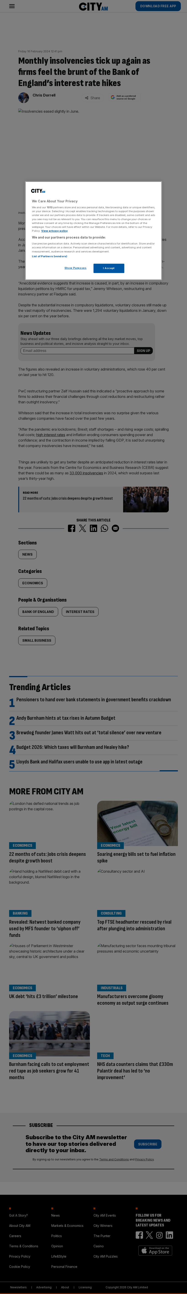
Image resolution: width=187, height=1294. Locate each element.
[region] (93, 230)
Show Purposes (75, 267)
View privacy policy (54, 230)
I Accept (109, 268)
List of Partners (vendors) (49, 256)
